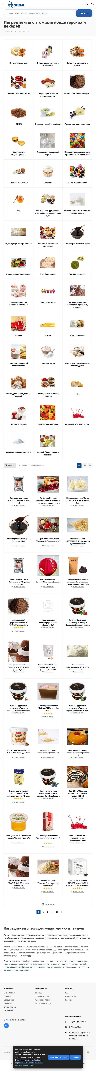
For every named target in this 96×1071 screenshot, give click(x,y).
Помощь (38, 992)
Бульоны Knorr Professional (47, 124)
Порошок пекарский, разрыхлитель (18, 364)
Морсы (18, 335)
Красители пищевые (77, 182)
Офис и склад (10, 1007)
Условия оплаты (41, 996)
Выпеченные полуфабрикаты (18, 153)
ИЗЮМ (19, 124)
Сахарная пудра (48, 363)
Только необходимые (59, 1057)
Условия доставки (42, 1000)
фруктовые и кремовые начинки (36, 964)
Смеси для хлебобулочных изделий (18, 394)
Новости (7, 996)
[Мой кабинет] (92, 4)
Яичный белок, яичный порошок (48, 453)
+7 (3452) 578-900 (77, 1021)
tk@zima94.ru (75, 1027)
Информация (41, 988)
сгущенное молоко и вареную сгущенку (46, 967)
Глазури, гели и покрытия (18, 93)
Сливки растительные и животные (48, 64)
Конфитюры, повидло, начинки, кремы (48, 94)
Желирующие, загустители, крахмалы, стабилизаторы (77, 153)
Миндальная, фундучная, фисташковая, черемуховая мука (48, 213)
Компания (9, 988)
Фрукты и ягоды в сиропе (77, 424)
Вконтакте (6, 1025)
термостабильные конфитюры (16, 967)
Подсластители (77, 335)
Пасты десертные (77, 274)
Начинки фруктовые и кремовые (48, 244)
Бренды (68, 1000)
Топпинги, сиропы (18, 424)
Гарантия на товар (42, 1003)
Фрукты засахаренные (48, 424)
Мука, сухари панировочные (18, 243)
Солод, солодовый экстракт (77, 93)
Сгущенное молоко (18, 63)
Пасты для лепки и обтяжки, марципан (18, 303)
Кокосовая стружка (19, 182)
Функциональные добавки (18, 452)
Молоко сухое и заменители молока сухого (77, 211)
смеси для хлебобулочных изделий (71, 964)
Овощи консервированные (18, 274)
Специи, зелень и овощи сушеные (48, 394)
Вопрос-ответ (71, 996)
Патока (48, 335)
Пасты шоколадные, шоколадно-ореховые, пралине (77, 304)
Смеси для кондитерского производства (77, 364)
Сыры (77, 393)
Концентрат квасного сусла (77, 243)
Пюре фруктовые (48, 302)
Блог (67, 992)
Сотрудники (9, 1000)
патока (53, 964)
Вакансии (8, 1003)
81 (57, 912)
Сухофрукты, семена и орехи (77, 64)
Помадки (48, 182)
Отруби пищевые (48, 274)
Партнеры (8, 1010)
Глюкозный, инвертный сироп (48, 153)
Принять (75, 1057)
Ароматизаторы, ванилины (77, 124)
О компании (9, 992)
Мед (18, 210)
